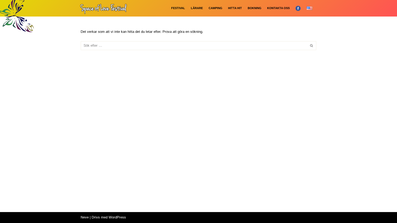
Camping (215, 8)
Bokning (254, 8)
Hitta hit (235, 8)
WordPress (117, 217)
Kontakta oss (278, 8)
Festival (178, 8)
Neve (85, 217)
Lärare (197, 8)
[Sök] (311, 45)
